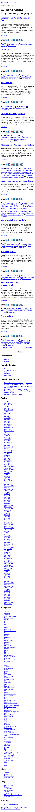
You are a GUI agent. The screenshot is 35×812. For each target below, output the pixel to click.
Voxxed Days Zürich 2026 (11, 370)
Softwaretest (7, 731)
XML (6, 765)
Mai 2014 (7, 573)
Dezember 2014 (8, 562)
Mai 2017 (7, 515)
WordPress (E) (8, 760)
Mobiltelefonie (8, 678)
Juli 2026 (7, 401)
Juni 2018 (7, 494)
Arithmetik (7, 614)
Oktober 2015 (8, 545)
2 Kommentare (19, 141)
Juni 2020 (7, 455)
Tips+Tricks (7, 741)
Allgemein (23, 203)
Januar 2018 (7, 502)
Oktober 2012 (8, 604)
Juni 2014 (7, 571)
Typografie (7, 744)
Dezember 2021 (8, 427)
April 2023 (7, 418)
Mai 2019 (7, 476)
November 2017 (9, 505)
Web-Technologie (9, 755)
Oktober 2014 (8, 565)
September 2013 (9, 586)
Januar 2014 (7, 579)
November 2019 (9, 466)
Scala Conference (25, 277)
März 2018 (7, 499)
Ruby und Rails (8, 716)
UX (5, 749)
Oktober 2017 (8, 507)
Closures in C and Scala (11, 392)
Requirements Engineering (11, 711)
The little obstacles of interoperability (10, 284)
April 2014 (7, 574)
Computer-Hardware (10, 631)
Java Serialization (21, 108)
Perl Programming (19, 170)
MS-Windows (8, 681)
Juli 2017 (7, 511)
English (22, 44)
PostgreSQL (7, 702)
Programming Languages (13, 77)
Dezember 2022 (8, 419)
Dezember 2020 (8, 445)
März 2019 (7, 479)
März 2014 (7, 576)
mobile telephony (9, 676)
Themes (6, 791)
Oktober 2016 (8, 526)
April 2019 (7, 477)
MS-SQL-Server (9, 679)
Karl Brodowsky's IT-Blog (8, 2)
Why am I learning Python (13, 113)
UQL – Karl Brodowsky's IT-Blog (14, 383)
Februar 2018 (8, 500)
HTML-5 (7, 658)
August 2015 (8, 549)
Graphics (6, 653)
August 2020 (8, 452)
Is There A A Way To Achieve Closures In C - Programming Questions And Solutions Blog (17, 390)
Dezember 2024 (8, 410)
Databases (7, 634)
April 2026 (7, 403)
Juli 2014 (7, 570)
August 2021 (8, 432)
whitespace (21, 177)
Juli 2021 (7, 434)
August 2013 (8, 587)
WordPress (7, 758)
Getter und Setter (17, 394)
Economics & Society (10, 647)
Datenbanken (8, 637)
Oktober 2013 (8, 584)
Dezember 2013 (8, 581)
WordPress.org (8, 777)
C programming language (14, 208)
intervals (18, 78)
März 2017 (7, 518)
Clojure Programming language (15, 173)
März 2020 (7, 460)
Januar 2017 (7, 521)
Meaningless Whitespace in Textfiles (17, 145)
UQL (5, 372)
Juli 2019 (7, 473)
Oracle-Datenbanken (10, 694)
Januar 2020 (7, 463)
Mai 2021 (7, 437)
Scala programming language (9, 177)
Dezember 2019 (8, 465)
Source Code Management (11, 734)
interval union (11, 78)
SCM (5, 721)
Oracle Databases (9, 692)
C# (5, 624)
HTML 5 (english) (9, 657)
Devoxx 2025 (8, 375)
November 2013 (9, 583)
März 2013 (7, 596)
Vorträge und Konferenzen (11, 752)
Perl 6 (18, 137)
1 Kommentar (12, 46)
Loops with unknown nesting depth (17, 181)
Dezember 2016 (8, 523)
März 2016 (7, 537)
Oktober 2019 (8, 468)
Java (26, 106)
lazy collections (11, 211)
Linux (27, 309)
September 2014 (9, 566)
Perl (5, 697)
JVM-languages (8, 170)
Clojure (24, 168)
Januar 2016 (7, 541)
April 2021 (7, 439)
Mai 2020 (7, 456)
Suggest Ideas (8, 788)
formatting (28, 173)
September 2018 (9, 489)
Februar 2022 (8, 424)
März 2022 (7, 423)
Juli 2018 (7, 492)
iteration (17, 210)
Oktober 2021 (8, 429)
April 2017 (7, 516)
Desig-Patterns (8, 640)
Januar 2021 (7, 444)
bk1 (3, 44)
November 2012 (9, 602)
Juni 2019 (7, 474)
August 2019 (8, 471)
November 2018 (9, 486)
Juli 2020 (7, 453)
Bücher (6, 619)
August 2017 (8, 510)
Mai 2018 (7, 495)
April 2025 (7, 408)
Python (10, 137)
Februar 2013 (8, 597)
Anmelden (7, 772)
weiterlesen (4, 35)
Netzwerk (7, 684)
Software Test (8, 728)
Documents (7, 645)
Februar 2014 (8, 578)
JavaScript (7, 666)
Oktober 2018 (8, 487)
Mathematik (7, 674)
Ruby (5, 713)
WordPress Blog (9, 793)
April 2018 (7, 497)
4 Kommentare (12, 312)
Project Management (10, 707)
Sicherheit (7, 724)
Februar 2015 (8, 558)
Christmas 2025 (8, 373)
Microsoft (11, 247)
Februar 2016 (8, 539)
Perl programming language (24, 175)
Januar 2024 (7, 414)
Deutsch (6, 359)
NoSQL (6, 686)
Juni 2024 (7, 411)
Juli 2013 (7, 589)
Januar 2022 (7, 426)
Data (28, 75)
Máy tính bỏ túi (8, 384)
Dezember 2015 (8, 542)
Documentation (8, 785)
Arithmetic (23, 75)
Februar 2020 (8, 461)
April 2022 (7, 421)
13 (23, 347)
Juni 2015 (7, 552)
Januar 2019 (7, 482)
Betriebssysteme (8, 618)
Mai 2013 (7, 592)
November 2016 (9, 524)
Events (27, 275)
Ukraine (3, 345)
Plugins (6, 787)
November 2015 (9, 544)
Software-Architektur (10, 729)
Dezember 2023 (8, 416)
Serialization (6, 82)
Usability (6, 747)
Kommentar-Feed (9, 776)
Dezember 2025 (8, 405)
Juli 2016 (7, 531)
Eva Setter (7, 394)
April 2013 (7, 594)
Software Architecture (10, 726)
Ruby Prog (4, 215)
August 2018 (8, 490)
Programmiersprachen (10, 703)
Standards (3, 312)
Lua (5, 673)
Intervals (5, 50)
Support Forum (8, 790)
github (29, 246)
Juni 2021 (7, 435)
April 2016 (7, 536)
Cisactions (29, 383)
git (32, 173)
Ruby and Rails (12, 172)
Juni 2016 (7, 532)
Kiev (21, 342)
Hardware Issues (9, 655)
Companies (23, 244)
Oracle (6, 690)
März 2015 (7, 557)
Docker (6, 644)
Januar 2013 (7, 599)
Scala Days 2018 (8, 251)
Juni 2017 (7, 513)
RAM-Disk (7, 710)
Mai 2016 (7, 534)
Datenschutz (7, 639)
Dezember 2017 (8, 503)
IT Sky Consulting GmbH (11, 804)
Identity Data (4, 247)
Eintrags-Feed (8, 774)
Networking (7, 682)
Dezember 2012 (8, 600)
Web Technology (9, 754)
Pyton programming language (15, 139)
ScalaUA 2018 (7, 316)
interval (23, 77)
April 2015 (7, 555)
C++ (5, 626)
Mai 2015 (7, 553)
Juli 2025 (7, 406)
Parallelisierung (8, 695)
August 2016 (8, 529)
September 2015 (9, 547)
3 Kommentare (5, 109)
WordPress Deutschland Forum (13, 795)
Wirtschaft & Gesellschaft (11, 757)
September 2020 (9, 450)
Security (6, 723)
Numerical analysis (9, 687)
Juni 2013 (7, 591)
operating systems (6, 246)
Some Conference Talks (22, 384)
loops (17, 211)
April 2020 (7, 458)
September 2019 (9, 469)
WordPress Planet (9, 796)
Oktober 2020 (8, 448)
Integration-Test (8, 661)
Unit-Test (7, 745)
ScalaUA (27, 343)
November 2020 (9, 447)
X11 (5, 762)
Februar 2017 (8, 520)
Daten (6, 635)
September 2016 (9, 528)
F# (5, 652)
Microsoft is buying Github (13, 220)
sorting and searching (10, 732)
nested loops (12, 213)
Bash (14, 137)
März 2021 (7, 440)
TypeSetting (7, 742)
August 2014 (8, 568)
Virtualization (8, 750)
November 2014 (9, 563)
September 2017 (9, 508)
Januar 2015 (7, 560)
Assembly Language (10, 616)
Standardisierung (9, 737)
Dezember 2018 (8, 484)
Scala (18, 172)
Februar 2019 (8, 481)
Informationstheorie (9, 660)
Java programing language (8, 175)
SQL (5, 736)
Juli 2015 (7, 550)
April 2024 (7, 413)
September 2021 (9, 431)
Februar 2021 (8, 442)
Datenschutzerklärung (14, 809)
